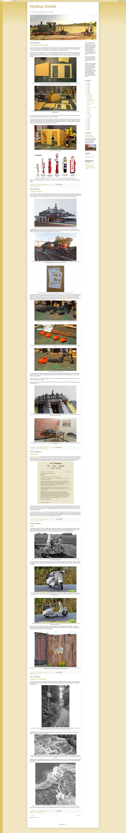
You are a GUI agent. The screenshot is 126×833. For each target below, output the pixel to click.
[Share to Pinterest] (61, 184)
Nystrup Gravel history (38, 520)
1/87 (33, 448)
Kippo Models (47, 52)
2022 (87, 88)
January (88, 117)
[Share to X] (58, 184)
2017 (87, 120)
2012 (87, 128)
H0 (38, 448)
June (88, 112)
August (88, 109)
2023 (87, 87)
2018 (87, 119)
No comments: (51, 184)
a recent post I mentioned (36, 456)
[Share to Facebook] (60, 184)
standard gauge (46, 448)
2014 (87, 125)
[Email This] (56, 184)
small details (41, 448)
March (88, 115)
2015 (87, 123)
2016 (87, 122)
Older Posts (79, 815)
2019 (87, 93)
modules (34, 812)
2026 (87, 82)
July (88, 111)
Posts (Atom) (37, 817)
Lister (34, 520)
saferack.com (57, 178)
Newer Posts (32, 815)
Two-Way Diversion (36, 191)
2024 (87, 85)
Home (56, 815)
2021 (87, 90)
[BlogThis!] (57, 184)
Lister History (34, 454)
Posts (87, 155)
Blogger (65, 824)
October (88, 97)
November (89, 96)
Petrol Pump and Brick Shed (39, 45)
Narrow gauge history (39, 812)
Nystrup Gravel (43, 6)
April (88, 114)
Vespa (32, 526)
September (89, 99)
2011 (87, 129)
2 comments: (52, 810)
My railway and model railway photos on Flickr (90, 166)
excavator (36, 448)
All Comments (89, 157)
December (89, 94)
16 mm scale (35, 673)
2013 (87, 126)
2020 (87, 91)
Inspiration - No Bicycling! (38, 679)
